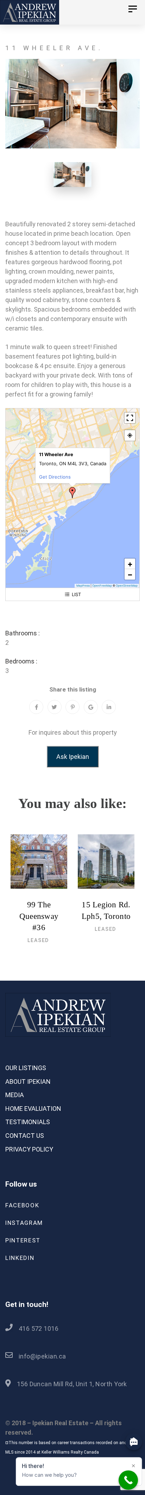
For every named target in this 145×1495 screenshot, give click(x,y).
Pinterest (22, 1240)
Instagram (24, 1222)
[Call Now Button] (128, 1480)
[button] (72, 492)
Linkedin (19, 1257)
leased (38, 940)
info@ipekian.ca (42, 1356)
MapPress (83, 585)
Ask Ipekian (72, 756)
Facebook (22, 1205)
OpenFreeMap (102, 585)
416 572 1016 (38, 1328)
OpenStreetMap (127, 585)
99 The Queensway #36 (38, 916)
